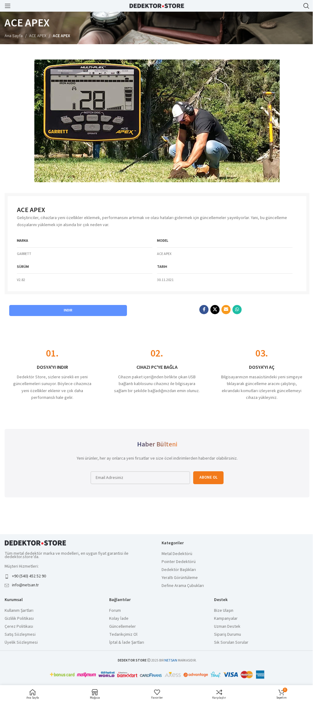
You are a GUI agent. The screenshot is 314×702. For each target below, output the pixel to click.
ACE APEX (37, 36)
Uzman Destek (227, 626)
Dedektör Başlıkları (179, 570)
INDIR (68, 310)
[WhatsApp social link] (237, 309)
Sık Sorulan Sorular (231, 642)
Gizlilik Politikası (19, 618)
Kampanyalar (226, 618)
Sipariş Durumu (227, 634)
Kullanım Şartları (19, 610)
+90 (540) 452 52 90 (29, 576)
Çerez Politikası (19, 626)
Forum (115, 610)
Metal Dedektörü (177, 554)
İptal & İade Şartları (126, 642)
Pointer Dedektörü (179, 562)
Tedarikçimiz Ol (123, 634)
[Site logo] (157, 5)
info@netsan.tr (25, 585)
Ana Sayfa (14, 36)
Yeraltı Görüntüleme (180, 578)
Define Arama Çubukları (183, 586)
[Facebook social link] (204, 309)
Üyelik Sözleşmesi (21, 642)
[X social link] (215, 309)
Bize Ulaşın (223, 610)
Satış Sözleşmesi (20, 634)
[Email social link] (226, 309)
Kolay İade (118, 618)
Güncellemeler (122, 626)
